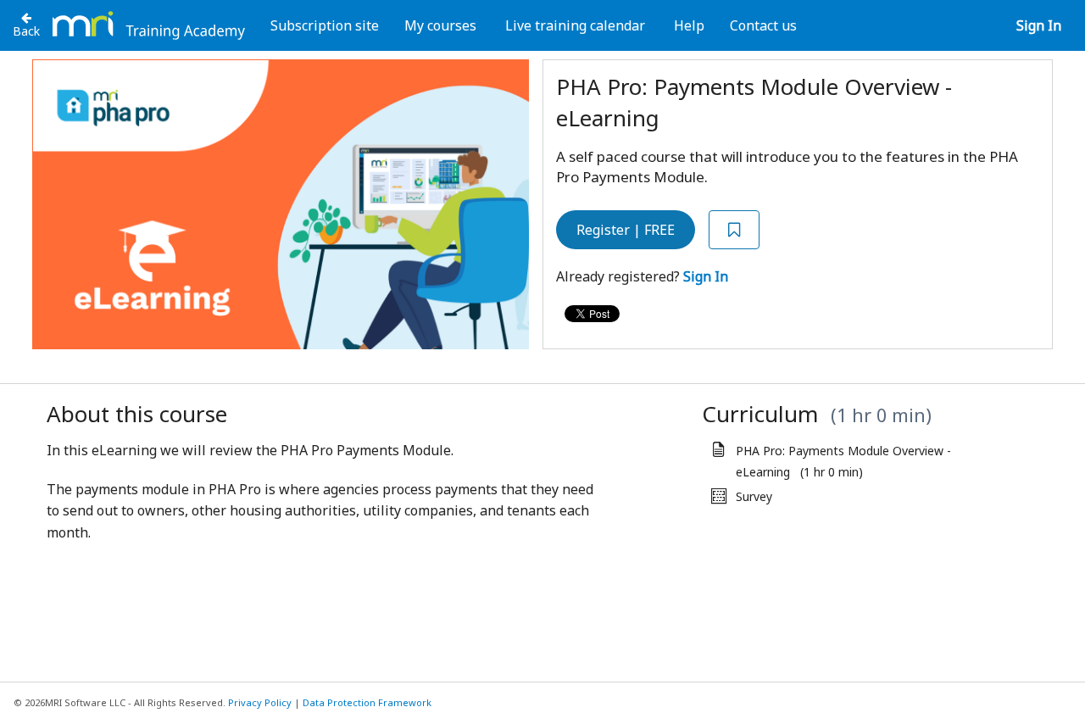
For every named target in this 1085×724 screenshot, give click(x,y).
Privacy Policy (260, 702)
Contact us (763, 25)
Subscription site (324, 25)
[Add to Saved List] (734, 230)
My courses (440, 25)
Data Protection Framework (367, 702)
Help (689, 25)
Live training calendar (575, 25)
